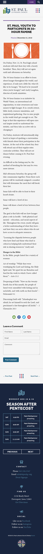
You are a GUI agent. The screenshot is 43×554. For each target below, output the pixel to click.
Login (31, 2)
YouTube (27, 527)
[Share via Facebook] (19, 317)
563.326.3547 (24, 471)
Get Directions (21, 502)
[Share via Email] (14, 317)
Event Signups (21, 477)
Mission (14, 38)
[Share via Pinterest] (29, 317)
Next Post (34, 376)
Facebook (26, 520)
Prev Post (8, 376)
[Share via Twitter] (24, 317)
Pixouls (33, 535)
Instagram (27, 524)
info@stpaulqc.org (24, 474)
